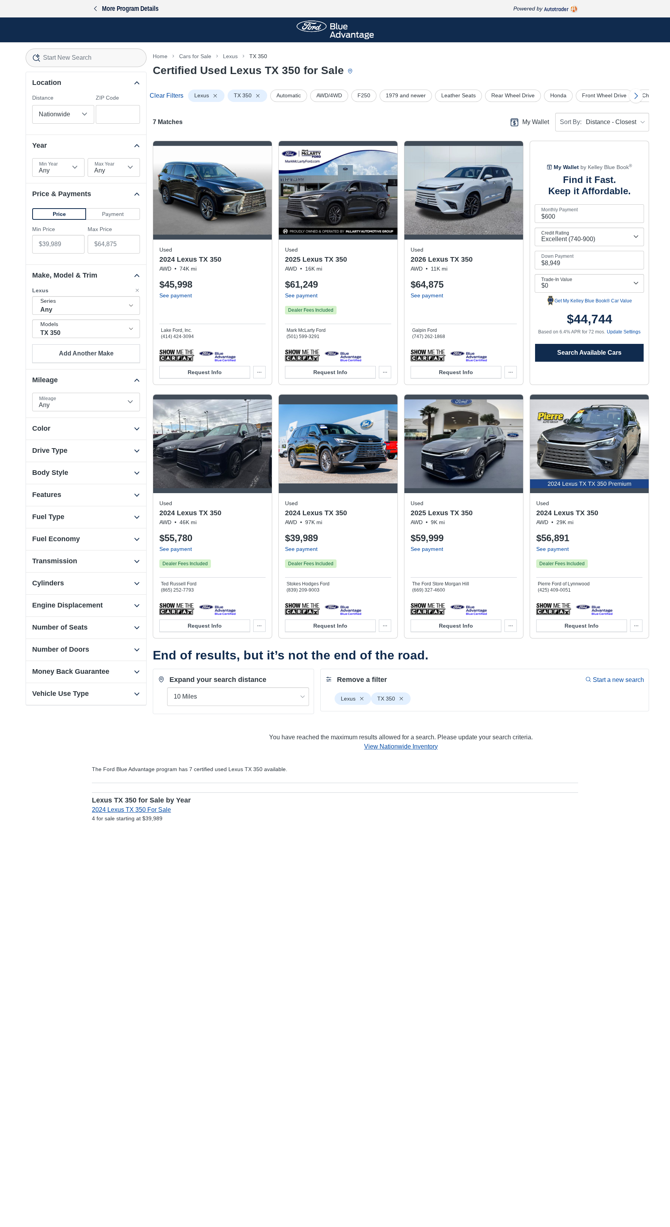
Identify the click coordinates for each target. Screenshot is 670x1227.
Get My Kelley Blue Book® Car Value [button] (593, 301)
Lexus (230, 56)
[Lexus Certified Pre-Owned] (217, 355)
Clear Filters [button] (166, 95)
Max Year (104, 164)
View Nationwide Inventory (401, 746)
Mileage (47, 398)
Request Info (205, 372)
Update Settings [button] (624, 332)
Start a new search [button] (618, 679)
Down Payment (557, 256)
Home (160, 56)
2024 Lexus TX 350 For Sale (131, 809)
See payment (175, 295)
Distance (43, 98)
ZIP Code (107, 98)
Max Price (100, 229)
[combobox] (86, 57)
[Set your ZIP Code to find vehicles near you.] (351, 71)
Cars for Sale (195, 56)
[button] (59, 214)
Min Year (48, 164)
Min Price (43, 229)
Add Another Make (86, 353)
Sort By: (571, 122)
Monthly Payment (559, 209)
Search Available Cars (589, 352)
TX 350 (258, 56)
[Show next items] (636, 96)
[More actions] (259, 372)
